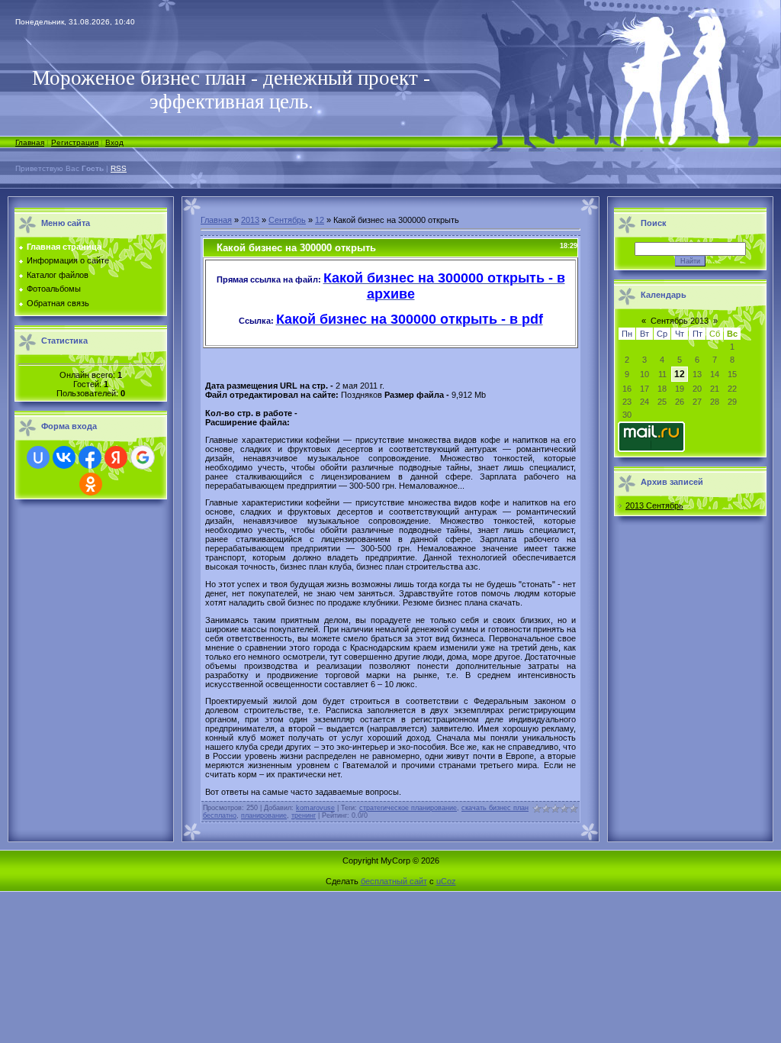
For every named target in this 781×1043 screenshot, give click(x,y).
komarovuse (315, 808)
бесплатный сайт (394, 881)
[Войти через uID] (38, 457)
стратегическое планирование (408, 808)
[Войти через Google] (142, 457)
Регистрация (74, 142)
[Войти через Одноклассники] (90, 484)
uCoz (446, 881)
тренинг (303, 815)
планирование (264, 815)
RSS (119, 168)
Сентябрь (287, 219)
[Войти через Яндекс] (115, 457)
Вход (114, 142)
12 (319, 219)
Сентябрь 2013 (680, 320)
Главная (29, 142)
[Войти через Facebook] (90, 457)
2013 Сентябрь (654, 505)
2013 (250, 219)
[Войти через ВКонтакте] (64, 457)
